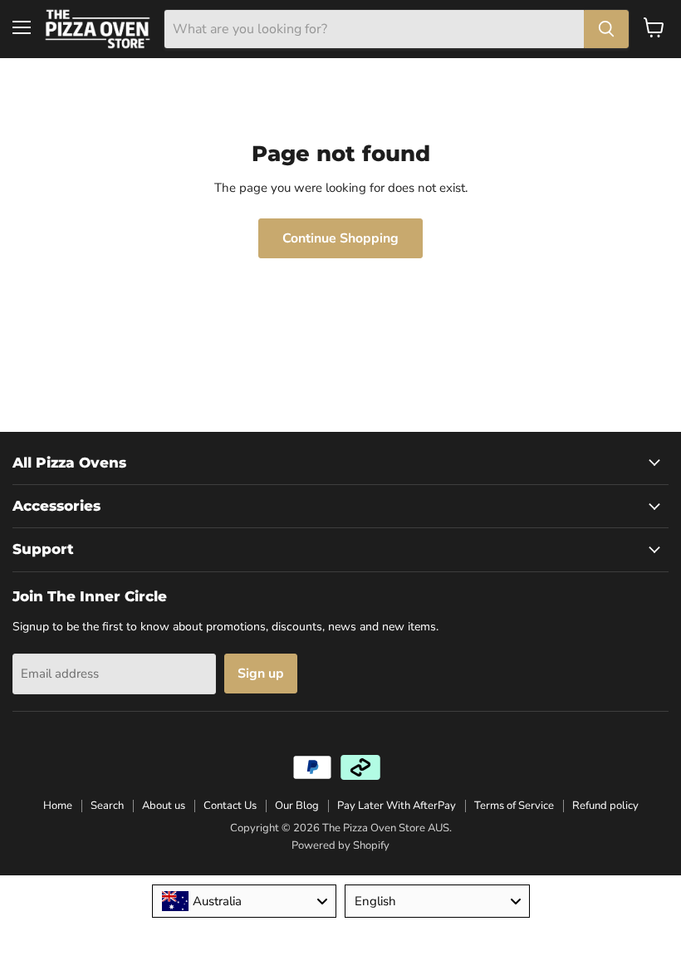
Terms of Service (514, 805)
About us (163, 805)
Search (107, 805)
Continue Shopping (340, 238)
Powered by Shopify (340, 845)
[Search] (606, 29)
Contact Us (230, 805)
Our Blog (297, 805)
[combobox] (244, 901)
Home (57, 805)
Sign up (261, 673)
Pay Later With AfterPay (396, 805)
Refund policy (605, 805)
